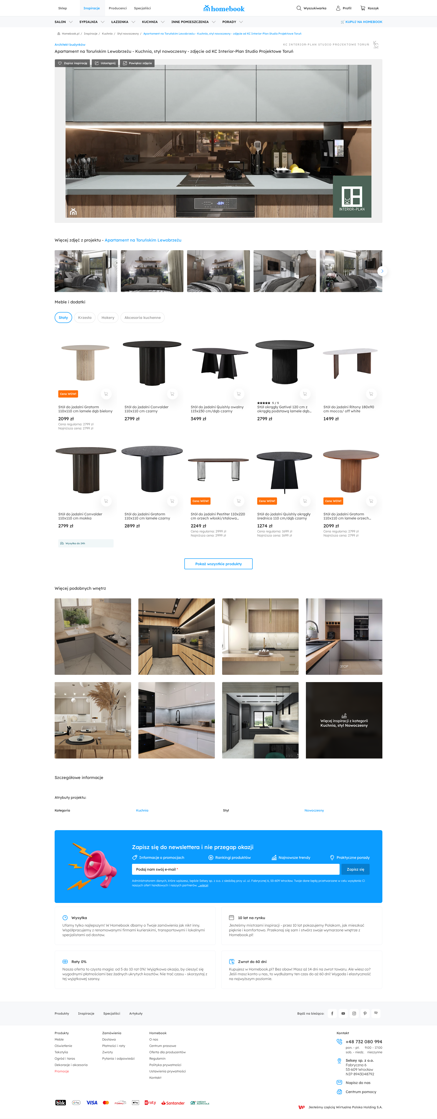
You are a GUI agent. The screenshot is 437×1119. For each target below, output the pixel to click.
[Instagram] (354, 1013)
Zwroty (107, 1052)
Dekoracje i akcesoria (71, 1065)
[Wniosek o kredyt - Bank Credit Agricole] (199, 1102)
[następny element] (382, 271)
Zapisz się (355, 869)
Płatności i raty (113, 1046)
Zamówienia (111, 1033)
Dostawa (109, 1039)
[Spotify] (376, 1013)
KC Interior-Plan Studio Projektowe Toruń (326, 44)
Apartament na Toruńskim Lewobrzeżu (143, 240)
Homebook (158, 1033)
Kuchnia (142, 810)
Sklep (62, 8)
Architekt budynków (70, 45)
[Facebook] (332, 1013)
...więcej (203, 885)
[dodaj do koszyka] (106, 393)
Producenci (118, 8)
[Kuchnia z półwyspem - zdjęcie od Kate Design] (260, 720)
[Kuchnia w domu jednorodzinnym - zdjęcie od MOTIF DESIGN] (93, 636)
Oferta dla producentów (167, 1052)
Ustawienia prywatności (167, 1071)
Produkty (62, 1013)
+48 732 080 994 (364, 1041)
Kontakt (155, 1078)
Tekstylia (61, 1052)
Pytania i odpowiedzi (118, 1058)
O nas (153, 1039)
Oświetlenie (63, 1046)
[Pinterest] (365, 1013)
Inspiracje (92, 8)
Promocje (62, 1071)
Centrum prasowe (162, 1046)
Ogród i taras (65, 1058)
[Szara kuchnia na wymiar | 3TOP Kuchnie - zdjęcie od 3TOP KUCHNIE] (344, 636)
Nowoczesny (314, 810)
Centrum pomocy (361, 1091)
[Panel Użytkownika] (343, 8)
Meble (59, 1039)
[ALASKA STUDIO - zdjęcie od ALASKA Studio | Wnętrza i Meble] (260, 636)
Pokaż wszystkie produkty (218, 564)
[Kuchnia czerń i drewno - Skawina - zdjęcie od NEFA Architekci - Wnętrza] (176, 636)
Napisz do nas (358, 1082)
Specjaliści (142, 8)
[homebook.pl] (224, 8)
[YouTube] (343, 1013)
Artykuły (135, 1013)
